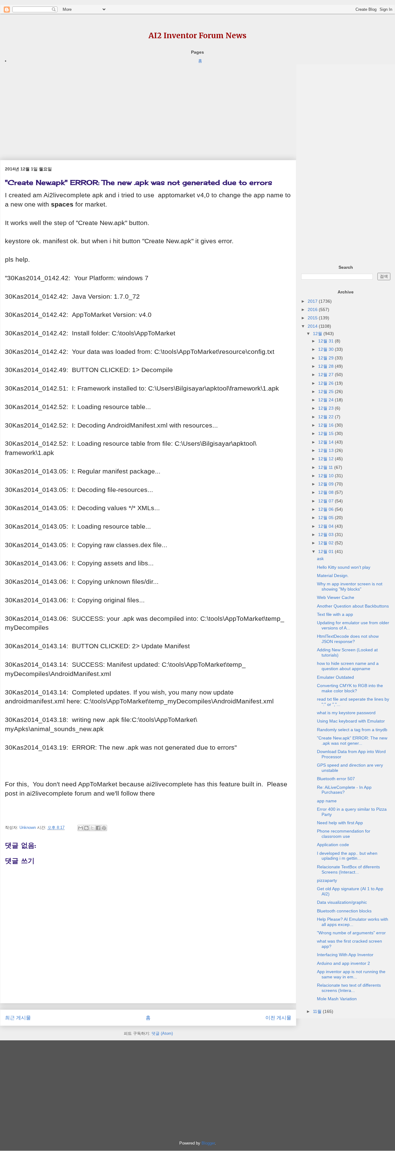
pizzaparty (327, 880)
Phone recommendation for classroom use (343, 834)
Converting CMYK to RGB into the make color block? (350, 688)
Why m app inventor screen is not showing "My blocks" (349, 586)
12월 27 (326, 374)
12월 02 (326, 542)
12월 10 (326, 475)
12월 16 (326, 425)
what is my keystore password (346, 712)
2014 (313, 326)
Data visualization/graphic (342, 902)
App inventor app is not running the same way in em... (351, 974)
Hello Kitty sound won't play (343, 567)
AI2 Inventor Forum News (197, 35)
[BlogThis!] (86, 828)
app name (327, 800)
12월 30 (326, 349)
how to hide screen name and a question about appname (348, 666)
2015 (313, 317)
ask (320, 558)
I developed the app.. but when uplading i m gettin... (347, 856)
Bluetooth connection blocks (344, 910)
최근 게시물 (18, 1017)
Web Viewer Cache (335, 597)
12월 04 (326, 526)
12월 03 (326, 534)
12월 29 (326, 357)
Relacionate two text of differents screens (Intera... (349, 988)
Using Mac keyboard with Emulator (351, 721)
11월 (318, 1011)
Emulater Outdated (335, 677)
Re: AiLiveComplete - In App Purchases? (344, 790)
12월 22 (326, 416)
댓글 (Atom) (162, 1033)
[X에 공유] (92, 828)
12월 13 (326, 450)
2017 (313, 301)
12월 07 (326, 500)
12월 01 (326, 551)
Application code (333, 844)
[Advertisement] (148, 107)
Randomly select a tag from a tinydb (352, 729)
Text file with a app (335, 614)
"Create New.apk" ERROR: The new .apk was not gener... (352, 740)
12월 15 (326, 433)
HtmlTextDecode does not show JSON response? (348, 639)
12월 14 (326, 442)
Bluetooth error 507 (336, 778)
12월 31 (326, 340)
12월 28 (326, 366)
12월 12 (326, 458)
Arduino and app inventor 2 (343, 963)
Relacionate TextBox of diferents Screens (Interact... (348, 869)
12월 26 (326, 383)
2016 (313, 309)
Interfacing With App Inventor (345, 954)
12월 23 (326, 408)
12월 (318, 333)
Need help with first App (340, 822)
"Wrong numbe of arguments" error (351, 932)
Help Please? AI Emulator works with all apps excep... (352, 922)
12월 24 (326, 399)
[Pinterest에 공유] (104, 828)
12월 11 (326, 467)
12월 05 (326, 517)
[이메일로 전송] (80, 828)
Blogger (208, 1143)
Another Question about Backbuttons (353, 606)
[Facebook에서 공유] (98, 828)
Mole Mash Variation (337, 998)
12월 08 (326, 492)
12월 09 (326, 483)
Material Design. (333, 575)
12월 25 (326, 391)
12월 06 (326, 509)
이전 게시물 (278, 1017)
